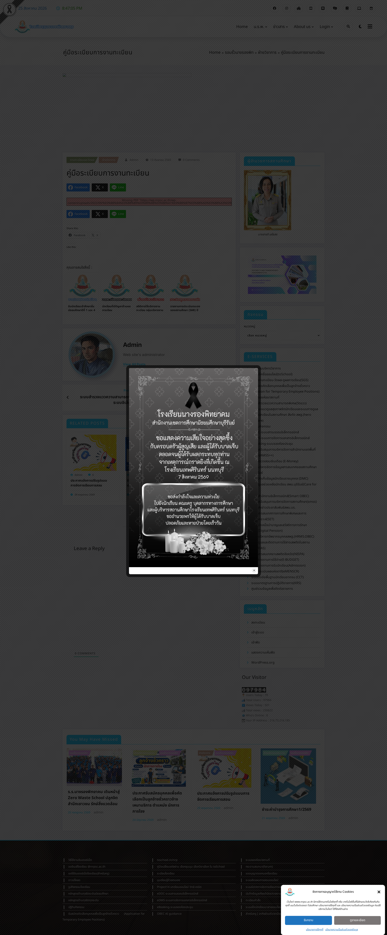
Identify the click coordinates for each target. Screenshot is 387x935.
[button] (379, 892)
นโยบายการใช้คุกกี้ (314, 929)
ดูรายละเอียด (357, 920)
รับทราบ (308, 920)
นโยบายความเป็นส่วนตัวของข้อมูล (341, 929)
